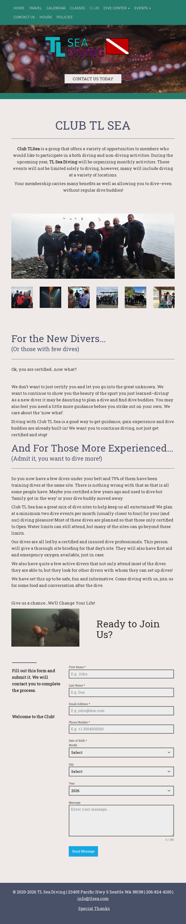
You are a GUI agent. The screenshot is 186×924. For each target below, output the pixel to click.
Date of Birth (78, 740)
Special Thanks (94, 908)
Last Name (77, 685)
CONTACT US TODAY (93, 78)
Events (141, 8)
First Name (77, 667)
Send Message (83, 851)
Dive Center (115, 8)
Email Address (79, 704)
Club (94, 8)
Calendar (56, 8)
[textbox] (117, 752)
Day (71, 764)
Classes (77, 8)
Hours (45, 17)
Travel (35, 8)
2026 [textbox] (75, 790)
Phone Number (79, 722)
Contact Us (24, 17)
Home (19, 8)
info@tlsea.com (93, 898)
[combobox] (121, 752)
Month (73, 745)
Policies (64, 17)
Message (74, 802)
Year (72, 783)
